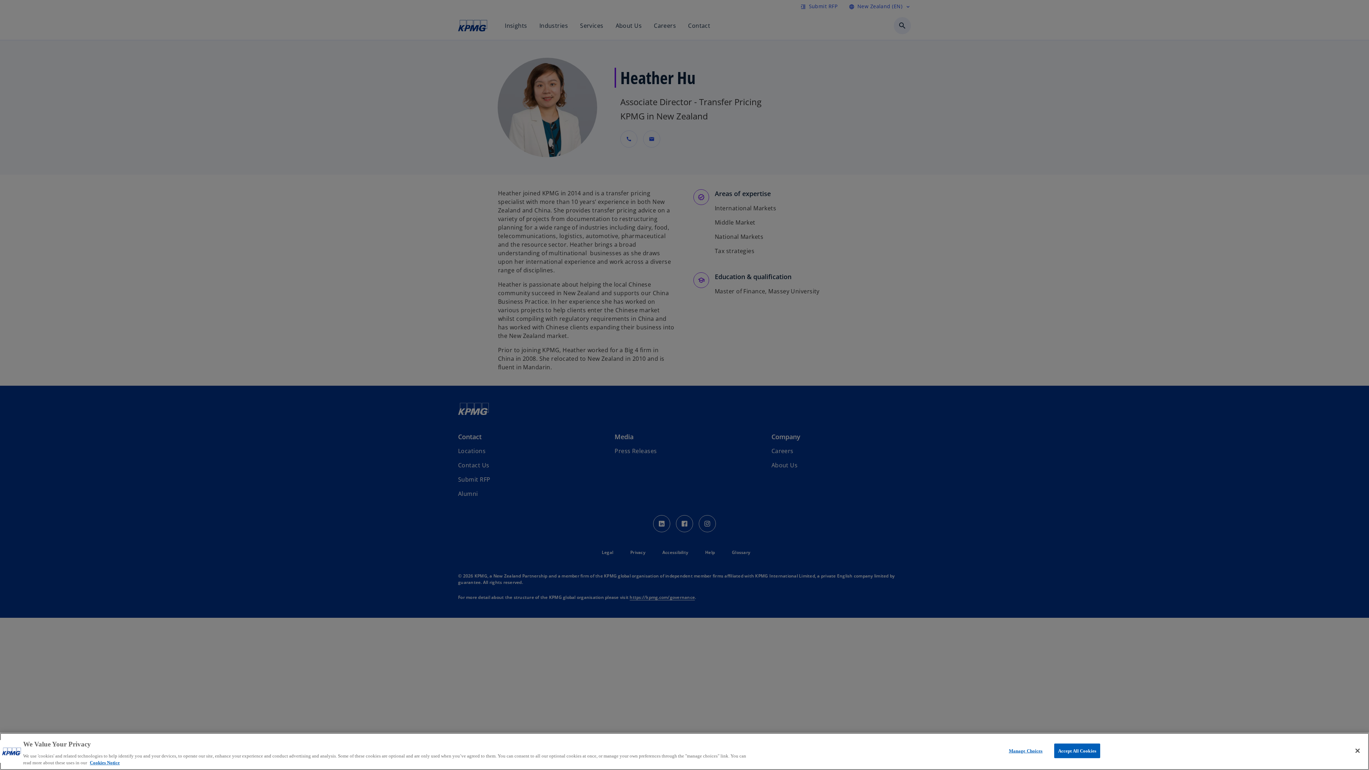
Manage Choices (1026, 751)
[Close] (1357, 751)
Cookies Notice (105, 762)
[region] (684, 751)
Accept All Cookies (1077, 751)
